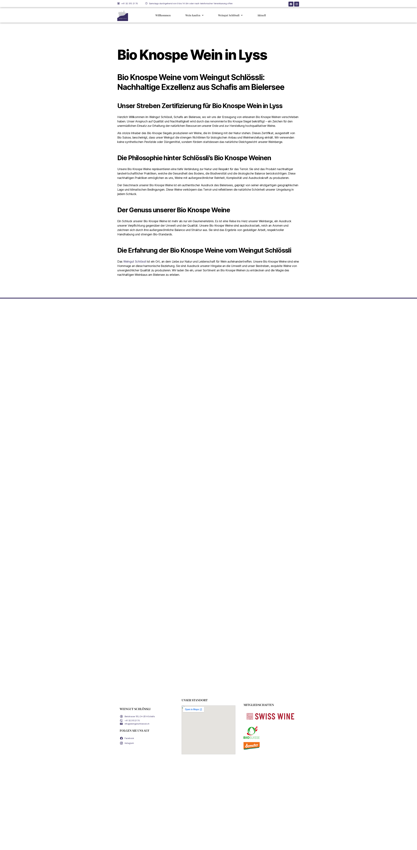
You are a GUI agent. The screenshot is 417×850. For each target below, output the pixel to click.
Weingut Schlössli (228, 15)
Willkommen (163, 15)
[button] (194, 15)
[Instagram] (296, 4)
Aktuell (261, 15)
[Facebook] (290, 4)
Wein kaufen (192, 15)
